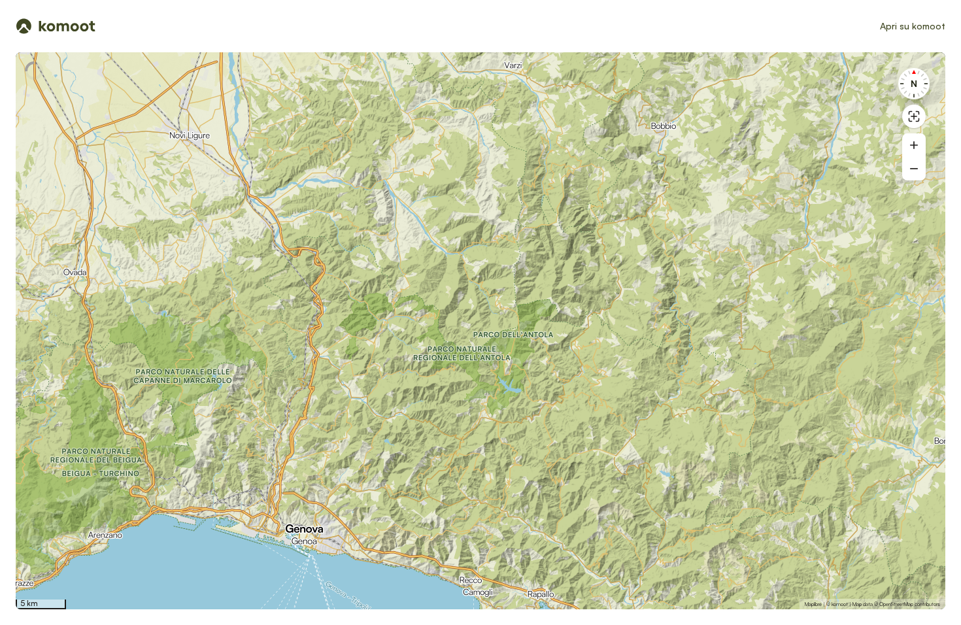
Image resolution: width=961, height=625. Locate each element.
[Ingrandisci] (914, 145)
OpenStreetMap (896, 604)
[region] (480, 330)
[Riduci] (914, 168)
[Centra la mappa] (914, 116)
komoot (840, 604)
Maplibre (813, 604)
